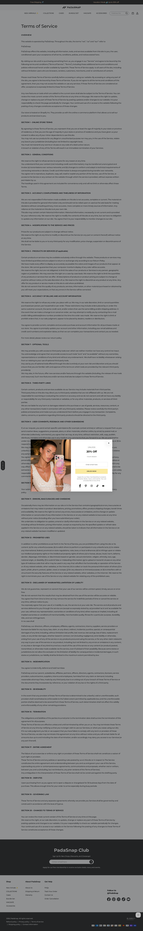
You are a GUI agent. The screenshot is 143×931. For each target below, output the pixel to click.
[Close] (108, 443)
